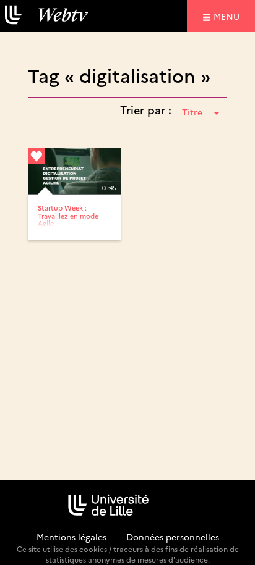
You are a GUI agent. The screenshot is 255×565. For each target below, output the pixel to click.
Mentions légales (71, 536)
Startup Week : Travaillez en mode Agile (68, 215)
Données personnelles (172, 536)
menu (228, 15)
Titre (192, 112)
